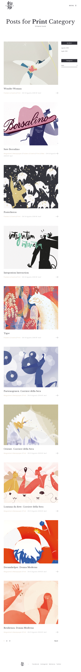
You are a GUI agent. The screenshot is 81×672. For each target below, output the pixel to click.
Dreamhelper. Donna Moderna (20, 567)
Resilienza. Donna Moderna (19, 628)
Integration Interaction (16, 272)
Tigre (7, 333)
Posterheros (10, 212)
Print (19, 93)
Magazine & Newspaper (13, 154)
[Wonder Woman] (31, 63)
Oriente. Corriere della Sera (19, 449)
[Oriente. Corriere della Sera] (31, 425)
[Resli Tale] (10, 5)
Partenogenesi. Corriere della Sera (22, 391)
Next (56, 641)
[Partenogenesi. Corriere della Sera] (31, 367)
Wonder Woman (13, 88)
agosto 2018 (65, 48)
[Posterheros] (31, 186)
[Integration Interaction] (31, 247)
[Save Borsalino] (31, 123)
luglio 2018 (64, 51)
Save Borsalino (12, 149)
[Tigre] (31, 307)
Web (42, 154)
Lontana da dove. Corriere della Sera (23, 506)
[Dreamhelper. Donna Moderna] (31, 541)
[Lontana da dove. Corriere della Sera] (31, 482)
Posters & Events (10, 93)
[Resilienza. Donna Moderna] (31, 602)
